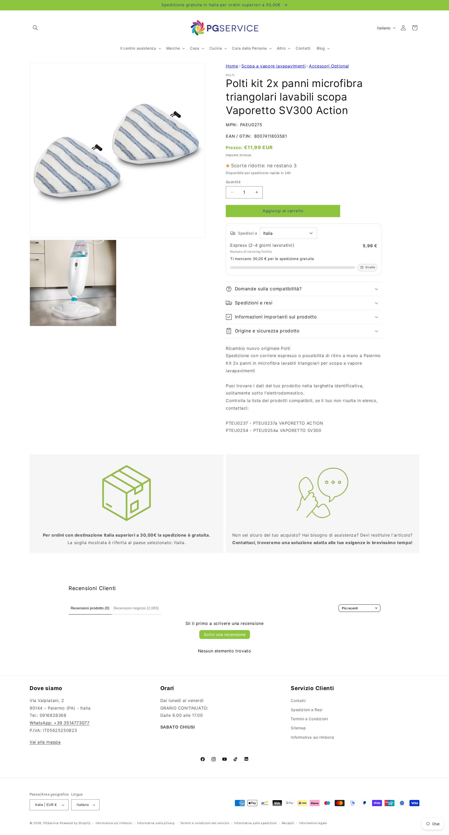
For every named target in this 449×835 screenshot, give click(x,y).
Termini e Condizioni (309, 719)
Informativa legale (313, 823)
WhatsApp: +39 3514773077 (59, 722)
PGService (51, 823)
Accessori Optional (329, 66)
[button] (35, 28)
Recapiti (288, 823)
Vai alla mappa (45, 742)
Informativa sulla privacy (156, 823)
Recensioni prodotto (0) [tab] (90, 608)
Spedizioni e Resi (306, 709)
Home (232, 66)
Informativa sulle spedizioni (255, 823)
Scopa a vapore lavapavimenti (273, 66)
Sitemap (298, 728)
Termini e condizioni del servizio (204, 823)
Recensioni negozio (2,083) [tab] (136, 608)
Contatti (298, 700)
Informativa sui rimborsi (312, 737)
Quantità (233, 182)
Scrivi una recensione (225, 634)
